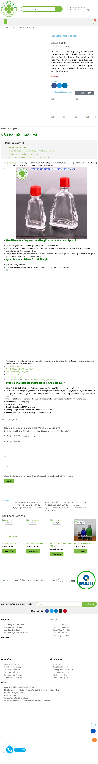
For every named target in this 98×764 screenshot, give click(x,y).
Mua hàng (9, 551)
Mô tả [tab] (3, 128)
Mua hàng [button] (33, 551)
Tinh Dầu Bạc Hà (12, 374)
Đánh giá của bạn (12, 435)
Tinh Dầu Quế (11, 380)
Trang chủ (4, 27)
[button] (5, 21)
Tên (6, 456)
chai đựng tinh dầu (74, 361)
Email (7, 466)
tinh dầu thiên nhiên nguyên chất (40, 380)
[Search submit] (59, 9)
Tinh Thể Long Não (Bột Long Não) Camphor (23, 369)
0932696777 (20, 750)
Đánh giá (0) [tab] (13, 128)
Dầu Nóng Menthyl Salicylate (17, 372)
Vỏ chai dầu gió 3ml (13, 163)
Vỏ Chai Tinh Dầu (16, 27)
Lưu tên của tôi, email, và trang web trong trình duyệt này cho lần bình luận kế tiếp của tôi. (40, 476)
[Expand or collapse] (94, 143)
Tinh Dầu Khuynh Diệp (14, 377)
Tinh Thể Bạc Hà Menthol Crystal (18, 366)
